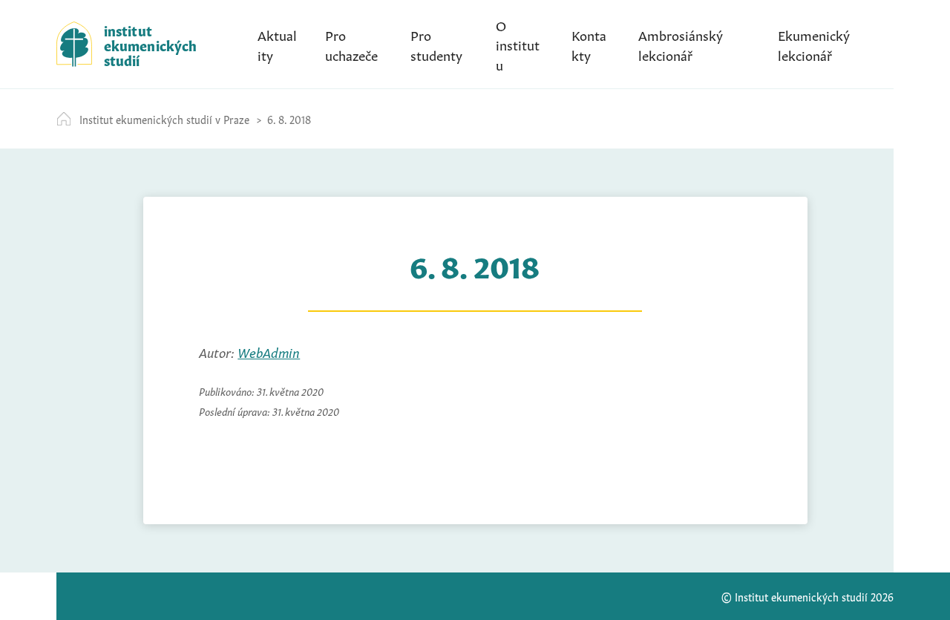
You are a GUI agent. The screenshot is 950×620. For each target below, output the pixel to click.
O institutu (518, 44)
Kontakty (588, 44)
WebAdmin (269, 351)
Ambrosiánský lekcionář (680, 44)
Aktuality (277, 44)
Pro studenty (436, 44)
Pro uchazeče (351, 44)
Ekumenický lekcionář (814, 44)
